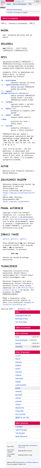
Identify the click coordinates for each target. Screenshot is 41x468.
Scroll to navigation (10, 18)
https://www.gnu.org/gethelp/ (16, 201)
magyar (18, 375)
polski (17, 388)
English (18, 365)
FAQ (29, 4)
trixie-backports (21, 340)
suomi (17, 369)
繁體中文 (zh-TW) (22, 418)
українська (19, 408)
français (18, 372)
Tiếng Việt (19, 411)
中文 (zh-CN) (20, 414)
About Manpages (19, 4)
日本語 (18, 382)
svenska (18, 401)
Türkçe (18, 404)
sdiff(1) (23, 239)
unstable (10, 12)
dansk (17, 359)
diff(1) (6, 239)
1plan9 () (21, 430)
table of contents (23, 328)
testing (18, 343)
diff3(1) (14, 239)
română (18, 391)
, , (10, 115)
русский (18, 395)
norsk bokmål (20, 385)
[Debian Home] (3, 4)
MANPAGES (9, 1)
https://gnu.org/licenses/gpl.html (18, 219)
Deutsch (18, 362)
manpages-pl (18, 12)
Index (9, 4)
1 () (19, 427)
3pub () (21, 436)
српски (18, 398)
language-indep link (23, 315)
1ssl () (20, 433)
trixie (17, 337)
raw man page (21, 322)
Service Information (14, 10)
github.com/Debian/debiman (29, 462)
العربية (17, 356)
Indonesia (19, 378)
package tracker (21, 319)
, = (15, 85)
